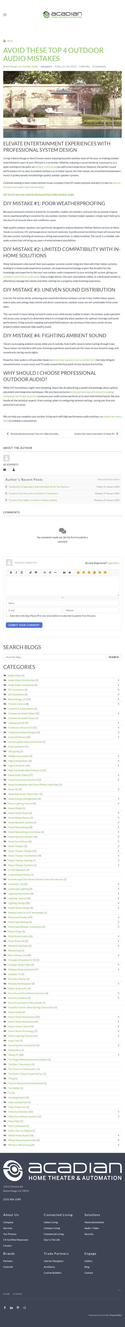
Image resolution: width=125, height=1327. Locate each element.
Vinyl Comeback (16, 1125)
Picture (35, 572)
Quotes (64, 572)
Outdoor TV (14, 974)
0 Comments (99, 66)
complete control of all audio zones (21, 276)
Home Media (15, 808)
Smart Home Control (19, 1026)
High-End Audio (16, 765)
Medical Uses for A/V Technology (25, 912)
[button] (5, 14)
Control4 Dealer (17, 737)
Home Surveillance (18, 841)
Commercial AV (16, 722)
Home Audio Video (18, 775)
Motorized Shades (18, 917)
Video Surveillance (18, 1111)
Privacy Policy (116, 1315)
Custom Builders (53, 1272)
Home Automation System (22, 779)
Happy (78, 572)
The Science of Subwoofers (22, 1069)
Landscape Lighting (18, 888)
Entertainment (16, 746)
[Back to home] (62, 14)
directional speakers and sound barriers (74, 359)
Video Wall (14, 1121)
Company (8, 1222)
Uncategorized (16, 1097)
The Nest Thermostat (19, 1064)
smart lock (13, 1040)
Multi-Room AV (16, 940)
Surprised (89, 572)
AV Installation (16, 689)
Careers (7, 1245)
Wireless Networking (19, 1144)
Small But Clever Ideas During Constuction (31, 1007)
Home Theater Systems (20, 865)
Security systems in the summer (25, 1002)
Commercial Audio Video (21, 713)
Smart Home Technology (21, 1031)
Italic (16, 572)
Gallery (88, 1260)
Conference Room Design (21, 732)
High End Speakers (18, 760)
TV (9, 1092)
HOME (6, 1294)
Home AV (13, 789)
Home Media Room (18, 812)
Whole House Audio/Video (22, 1140)
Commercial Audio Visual (21, 718)
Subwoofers (14, 1050)
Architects (49, 1266)
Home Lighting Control (20, 803)
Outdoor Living (52, 1228)
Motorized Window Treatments (25, 926)
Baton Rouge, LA (12, 66)
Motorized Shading (18, 922)
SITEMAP (17, 1294)
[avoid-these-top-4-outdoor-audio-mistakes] (62, 104)
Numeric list (50, 572)
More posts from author (108, 479)
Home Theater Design (20, 850)
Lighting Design (16, 903)
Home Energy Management (22, 798)
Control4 (8, 1266)
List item (55, 572)
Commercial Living (54, 1233)
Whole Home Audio (18, 1135)
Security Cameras (18, 997)
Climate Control (16, 703)
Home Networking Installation (24, 831)
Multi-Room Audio (18, 936)
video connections (17, 1102)
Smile (83, 572)
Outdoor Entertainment (21, 969)
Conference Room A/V (20, 727)
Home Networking (18, 827)
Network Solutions (18, 945)
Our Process (9, 1233)
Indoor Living (51, 1222)
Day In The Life (52, 1239)
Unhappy (99, 572)
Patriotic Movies (17, 978)
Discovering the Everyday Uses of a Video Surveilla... (34, 433)
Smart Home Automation (21, 1016)
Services (7, 1228)
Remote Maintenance (20, 983)
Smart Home (14, 1012)
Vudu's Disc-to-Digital (20, 1130)
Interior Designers (53, 1260)
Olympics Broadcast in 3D (22, 959)
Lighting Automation (19, 893)
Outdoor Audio (30, 66)
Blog (86, 1266)
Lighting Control (17, 898)
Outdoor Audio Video (19, 964)
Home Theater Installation (22, 855)
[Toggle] (119, 680)
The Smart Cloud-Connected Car (25, 1073)
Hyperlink (30, 572)
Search (114, 657)
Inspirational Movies (19, 874)
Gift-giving (14, 751)
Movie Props (15, 931)
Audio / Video (91, 1228)
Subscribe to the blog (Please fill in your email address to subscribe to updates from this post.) (53, 615)
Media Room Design (19, 907)
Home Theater (16, 846)
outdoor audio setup (45, 166)
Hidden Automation (18, 756)
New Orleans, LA (17, 955)
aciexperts (46, 66)
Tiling (11, 1078)
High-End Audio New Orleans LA (25, 770)
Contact (88, 1272)
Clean (69, 572)
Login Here (113, 562)
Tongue (94, 572)
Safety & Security (17, 988)
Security (88, 1233)
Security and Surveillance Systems (26, 993)
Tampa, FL (13, 1054)
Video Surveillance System (22, 1116)
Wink (105, 572)
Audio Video (14, 675)
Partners (8, 1260)
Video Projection (17, 1106)
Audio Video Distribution (21, 680)
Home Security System (20, 836)
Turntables (14, 1087)
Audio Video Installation (21, 684)
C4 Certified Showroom (15, 1239)
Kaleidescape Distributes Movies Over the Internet (35, 879)
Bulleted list (44, 572)
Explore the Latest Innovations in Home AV (94, 433)
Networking (14, 950)
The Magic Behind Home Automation (27, 1059)
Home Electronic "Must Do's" (23, 794)
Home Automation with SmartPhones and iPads (33, 784)
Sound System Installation (22, 1045)
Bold (11, 572)
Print (10, 40)
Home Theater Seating (20, 860)
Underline (21, 572)
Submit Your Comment (24, 625)
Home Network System (20, 822)
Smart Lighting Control (20, 1035)
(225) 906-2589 (12, 1199)
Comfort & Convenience (21, 708)
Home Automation (94, 1222)
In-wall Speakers (17, 869)
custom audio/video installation (25, 741)
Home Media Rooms (19, 817)
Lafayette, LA (15, 884)
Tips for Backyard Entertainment (25, 1083)
